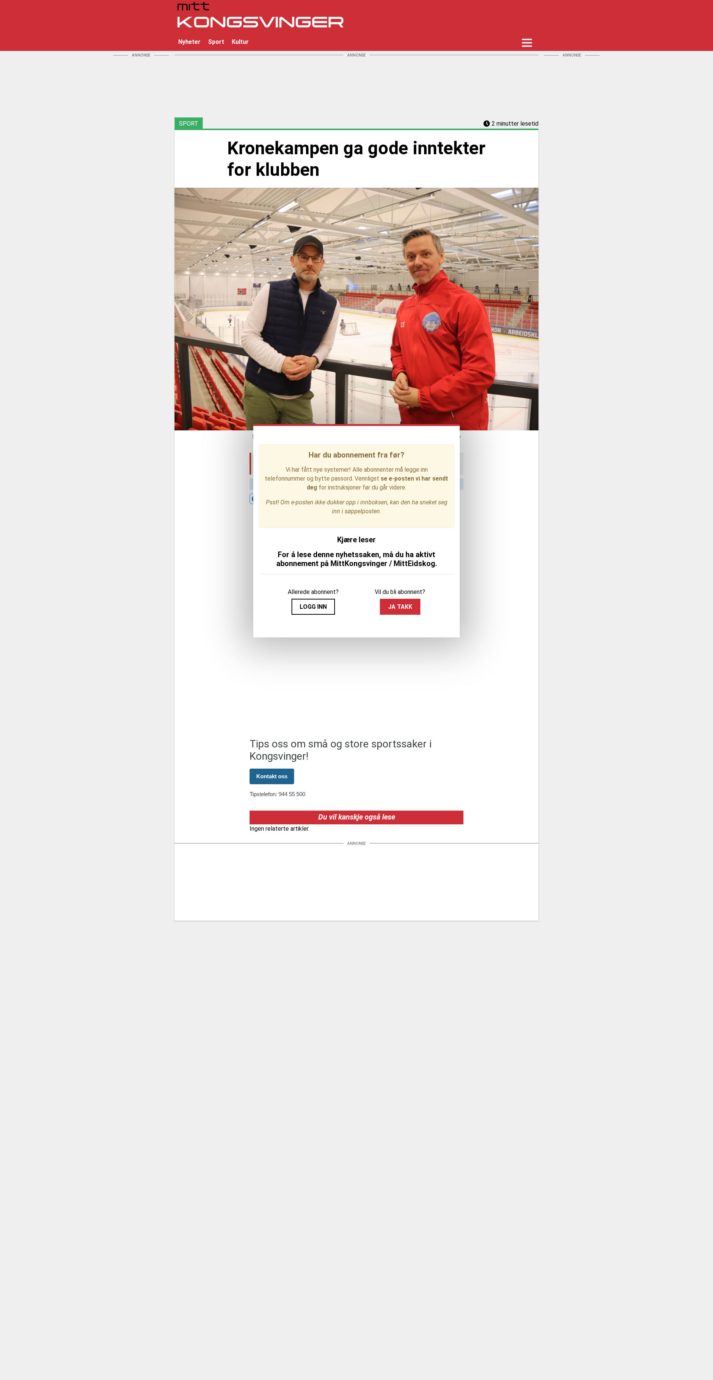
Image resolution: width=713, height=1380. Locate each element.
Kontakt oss (271, 776)
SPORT (188, 123)
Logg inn (313, 606)
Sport (216, 41)
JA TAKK (400, 606)
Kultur (240, 41)
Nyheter (189, 41)
